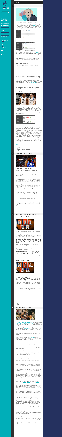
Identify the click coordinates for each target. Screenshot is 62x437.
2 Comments (18, 150)
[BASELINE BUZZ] (5, 3)
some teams (24, 382)
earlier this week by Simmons (27, 328)
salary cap (28, 149)
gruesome (37, 52)
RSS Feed (2, 54)
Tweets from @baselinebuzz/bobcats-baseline (4, 31)
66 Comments (18, 304)
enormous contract (33, 82)
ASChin (17, 148)
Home (2, 50)
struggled (34, 25)
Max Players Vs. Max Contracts (24, 153)
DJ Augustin (22, 433)
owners (28, 382)
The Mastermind (20, 6)
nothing (27, 83)
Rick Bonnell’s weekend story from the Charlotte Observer (24, 323)
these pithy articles (31, 337)
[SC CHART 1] (25, 38)
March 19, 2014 (18, 147)
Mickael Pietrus (30, 433)
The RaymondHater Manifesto (23, 307)
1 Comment (18, 211)
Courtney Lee (18, 433)
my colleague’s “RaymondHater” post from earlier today (25, 322)
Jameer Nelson (26, 433)
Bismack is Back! (3, 18)
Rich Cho (25, 149)
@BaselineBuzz (18, 144)
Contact (2, 51)
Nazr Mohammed (35, 433)
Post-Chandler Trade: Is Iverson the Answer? (27, 214)
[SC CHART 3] (25, 124)
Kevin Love (22, 149)
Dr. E (17, 432)
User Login (3, 53)
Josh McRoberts (19, 149)
